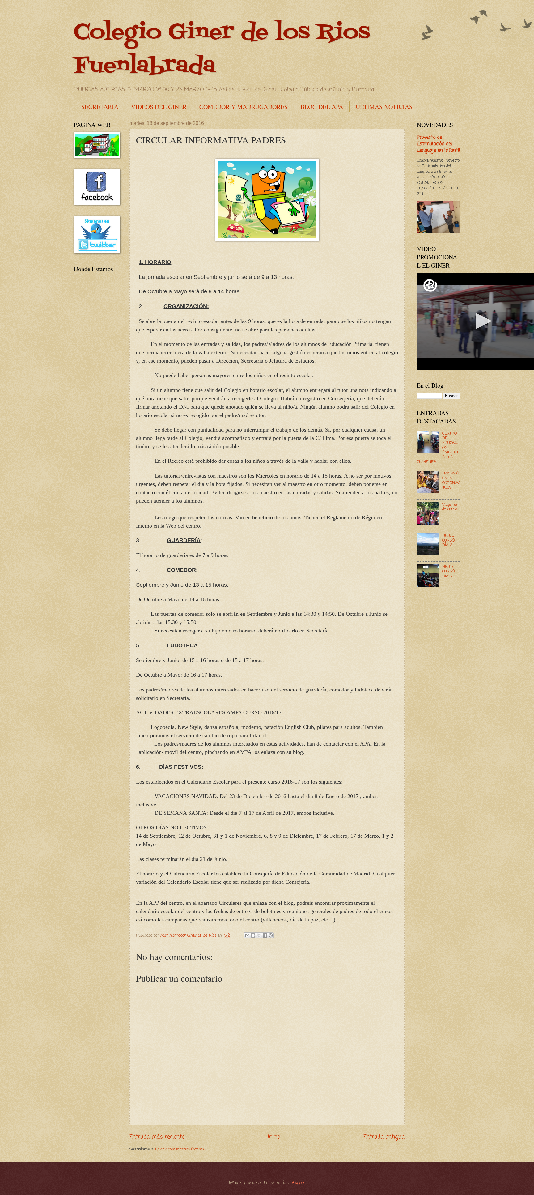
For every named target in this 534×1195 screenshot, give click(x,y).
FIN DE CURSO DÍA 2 (448, 540)
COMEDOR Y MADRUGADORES (243, 107)
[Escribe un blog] (253, 935)
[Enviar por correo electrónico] (247, 935)
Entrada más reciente (156, 1137)
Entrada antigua (384, 1137)
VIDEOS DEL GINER (159, 107)
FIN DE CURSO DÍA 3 (448, 571)
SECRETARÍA (99, 107)
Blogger (298, 1183)
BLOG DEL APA (321, 107)
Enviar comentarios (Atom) (179, 1149)
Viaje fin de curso (449, 507)
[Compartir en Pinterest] (271, 935)
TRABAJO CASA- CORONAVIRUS (451, 480)
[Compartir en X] (259, 935)
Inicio (274, 1137)
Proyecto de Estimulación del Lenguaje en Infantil (438, 144)
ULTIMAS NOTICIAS (384, 107)
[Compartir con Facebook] (265, 935)
